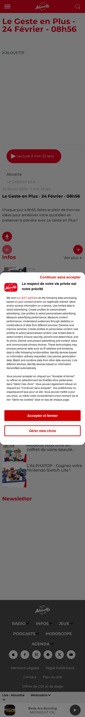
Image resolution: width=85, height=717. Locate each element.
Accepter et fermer (42, 415)
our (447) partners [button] (27, 297)
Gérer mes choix (42, 430)
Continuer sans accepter (60, 277)
